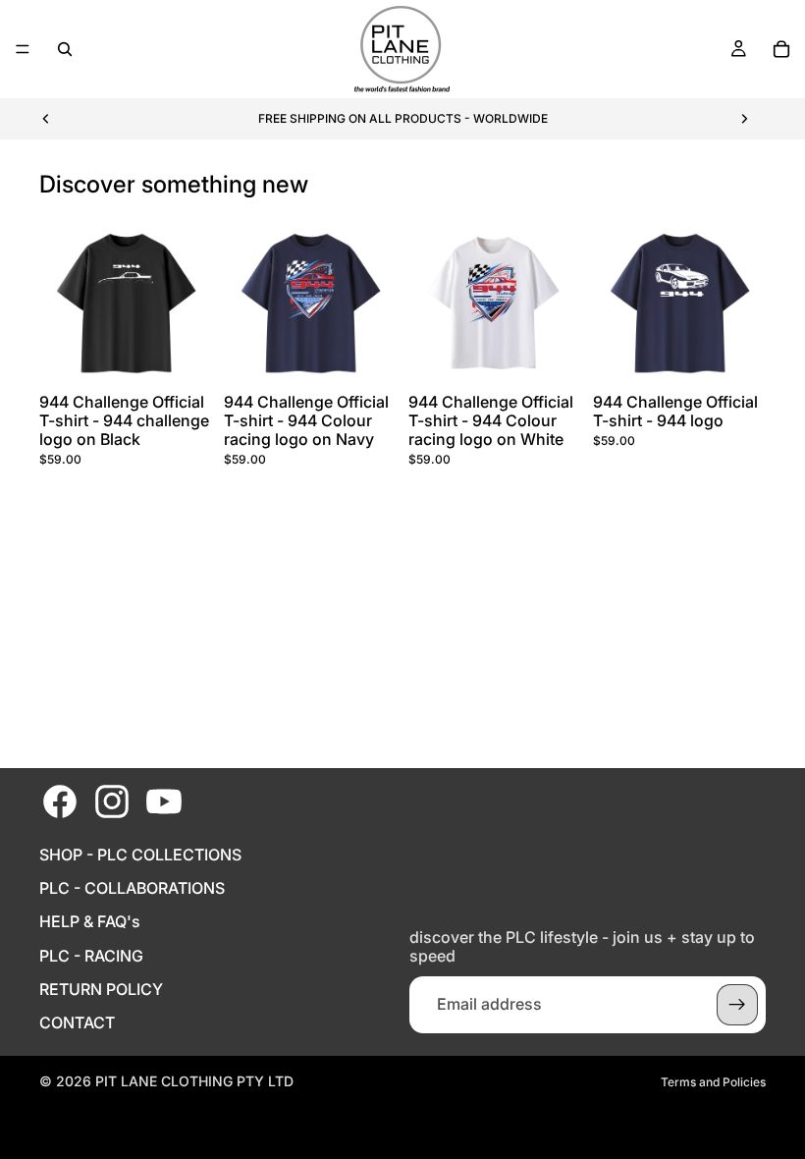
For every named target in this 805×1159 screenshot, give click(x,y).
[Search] (64, 49)
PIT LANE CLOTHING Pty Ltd (194, 1081)
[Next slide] (744, 118)
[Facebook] (59, 801)
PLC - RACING (91, 956)
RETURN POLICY (101, 989)
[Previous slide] (46, 118)
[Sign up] (737, 1004)
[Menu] (22, 49)
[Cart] (781, 49)
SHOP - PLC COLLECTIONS (140, 855)
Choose (198, 353)
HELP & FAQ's (89, 921)
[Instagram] (112, 801)
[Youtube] (164, 801)
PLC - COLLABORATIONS (132, 888)
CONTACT (77, 1023)
